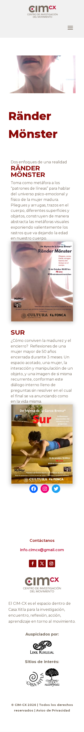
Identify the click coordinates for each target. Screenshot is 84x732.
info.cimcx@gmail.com (42, 550)
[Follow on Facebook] (32, 563)
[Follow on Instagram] (51, 563)
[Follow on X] (42, 563)
